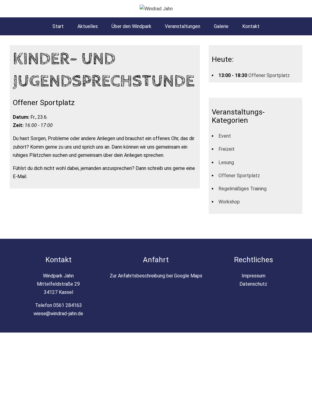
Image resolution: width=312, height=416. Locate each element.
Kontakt (251, 26)
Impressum (253, 276)
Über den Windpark (131, 26)
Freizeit (226, 149)
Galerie (221, 26)
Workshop (229, 202)
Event (224, 136)
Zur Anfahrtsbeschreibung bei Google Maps (156, 276)
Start (58, 26)
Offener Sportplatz (269, 75)
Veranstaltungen (182, 26)
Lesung (226, 162)
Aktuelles (87, 26)
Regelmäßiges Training (242, 189)
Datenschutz (253, 284)
